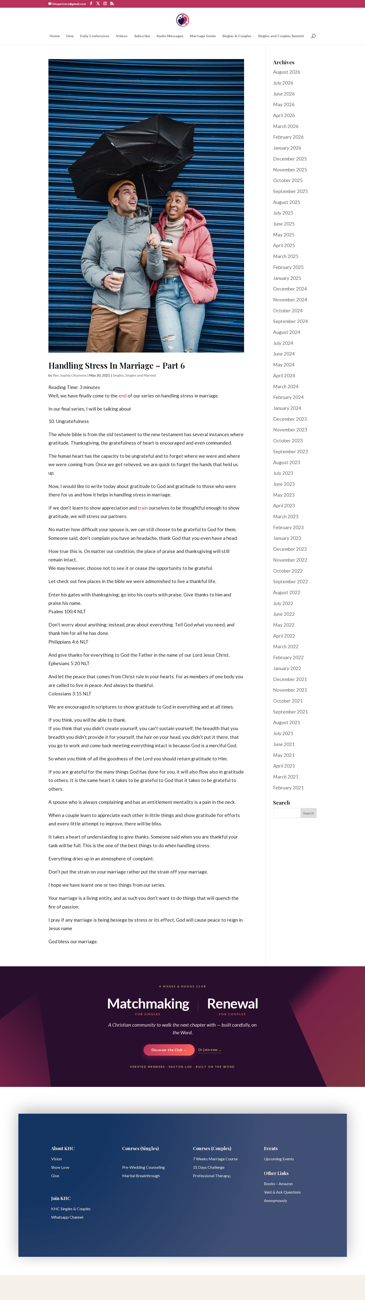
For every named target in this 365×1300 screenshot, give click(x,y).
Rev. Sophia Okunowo (70, 375)
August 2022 (286, 592)
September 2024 (290, 321)
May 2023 (283, 495)
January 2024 (287, 408)
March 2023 (285, 516)
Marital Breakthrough (141, 1175)
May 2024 (283, 364)
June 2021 (284, 744)
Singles (118, 375)
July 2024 (283, 343)
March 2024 (285, 386)
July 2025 (283, 213)
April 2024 (284, 375)
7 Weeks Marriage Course (215, 1158)
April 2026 (284, 115)
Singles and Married (140, 375)
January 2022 (287, 668)
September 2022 (290, 581)
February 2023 (288, 527)
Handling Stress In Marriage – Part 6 (116, 365)
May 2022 (283, 625)
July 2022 (283, 603)
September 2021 (290, 712)
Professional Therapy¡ (212, 1175)
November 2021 (290, 690)
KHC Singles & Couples (71, 1208)
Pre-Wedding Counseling (143, 1167)
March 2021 (285, 777)
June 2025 (284, 224)
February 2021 (288, 787)
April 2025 (284, 245)
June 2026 (284, 94)
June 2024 (284, 354)
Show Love (60, 1167)
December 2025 (290, 159)
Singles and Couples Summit (281, 36)
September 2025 (290, 191)
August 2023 (286, 462)
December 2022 (290, 549)
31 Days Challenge (208, 1167)
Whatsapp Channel (67, 1217)
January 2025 (287, 278)
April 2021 (284, 766)
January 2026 (287, 148)
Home (55, 36)
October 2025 (288, 180)
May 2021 (283, 755)
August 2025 (286, 202)
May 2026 (283, 104)
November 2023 (290, 429)
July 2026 (283, 83)
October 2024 (288, 310)
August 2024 (286, 332)
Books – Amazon (278, 1183)
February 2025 (288, 267)
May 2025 (283, 234)
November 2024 (290, 299)
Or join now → (209, 1050)
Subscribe (142, 36)
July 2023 (283, 473)
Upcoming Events (279, 1158)
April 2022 (284, 636)
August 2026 (286, 72)
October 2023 (288, 440)
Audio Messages (169, 36)
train (143, 508)
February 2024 (288, 397)
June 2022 (284, 614)
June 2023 (284, 484)
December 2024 (290, 289)
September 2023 (290, 451)
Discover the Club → (169, 1050)
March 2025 (285, 256)
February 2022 (288, 657)
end (123, 395)
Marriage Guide (203, 36)
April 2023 (284, 505)
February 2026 (288, 137)
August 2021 (286, 722)
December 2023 (290, 419)
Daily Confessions (95, 36)
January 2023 (287, 538)
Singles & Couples (237, 36)
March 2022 (285, 646)
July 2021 (283, 733)
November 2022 (290, 560)
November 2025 (290, 169)
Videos (122, 36)
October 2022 (288, 571)
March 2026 (285, 126)
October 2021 (288, 701)
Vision (56, 1158)
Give (69, 36)
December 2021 (290, 679)
